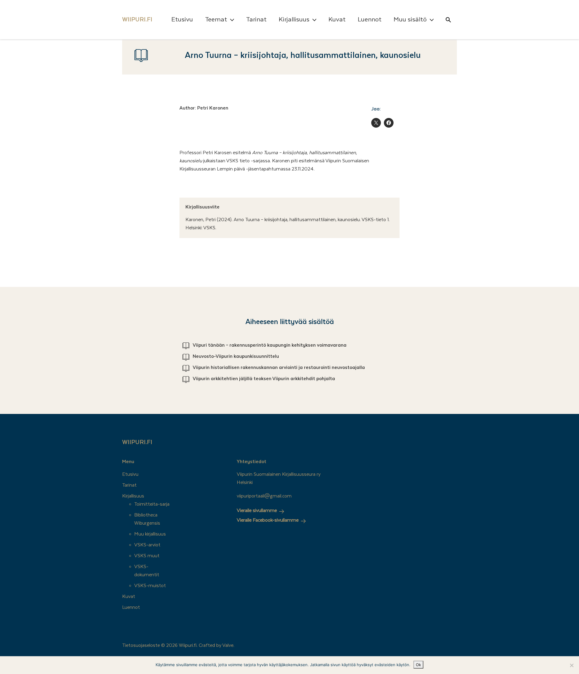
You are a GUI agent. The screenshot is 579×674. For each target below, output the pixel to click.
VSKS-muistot (150, 585)
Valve (227, 645)
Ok (418, 664)
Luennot (369, 19)
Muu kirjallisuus (150, 534)
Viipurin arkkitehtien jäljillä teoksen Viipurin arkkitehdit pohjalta (264, 378)
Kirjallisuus (294, 19)
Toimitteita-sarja (151, 504)
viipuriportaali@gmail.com (264, 496)
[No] (571, 665)
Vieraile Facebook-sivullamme (268, 520)
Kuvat (337, 19)
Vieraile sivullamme (257, 510)
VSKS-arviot (147, 545)
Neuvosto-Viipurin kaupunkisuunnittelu (236, 356)
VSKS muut (147, 555)
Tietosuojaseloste (141, 645)
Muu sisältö (410, 19)
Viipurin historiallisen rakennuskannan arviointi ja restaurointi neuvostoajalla (279, 367)
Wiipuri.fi (137, 442)
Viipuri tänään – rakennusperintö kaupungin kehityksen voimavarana (269, 345)
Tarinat (256, 19)
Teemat (216, 19)
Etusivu (182, 19)
